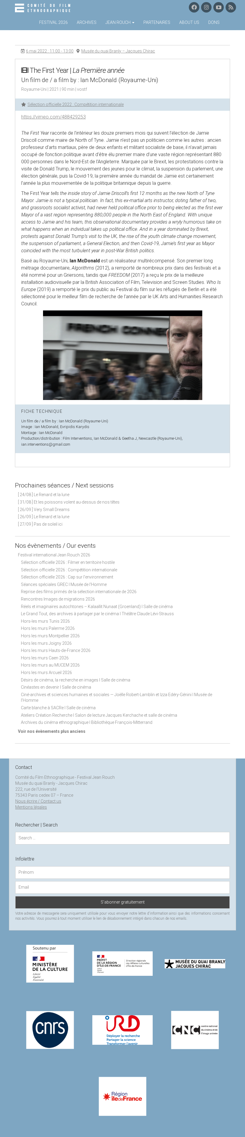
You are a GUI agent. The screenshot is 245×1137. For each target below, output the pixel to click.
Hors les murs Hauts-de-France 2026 (56, 650)
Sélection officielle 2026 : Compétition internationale (69, 569)
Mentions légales (31, 807)
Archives (87, 22)
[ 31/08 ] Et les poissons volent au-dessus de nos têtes (69, 502)
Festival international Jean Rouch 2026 (54, 555)
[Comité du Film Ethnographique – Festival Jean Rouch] (43, 8)
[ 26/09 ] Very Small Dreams (44, 509)
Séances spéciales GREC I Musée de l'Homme (64, 584)
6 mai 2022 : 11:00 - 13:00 (50, 51)
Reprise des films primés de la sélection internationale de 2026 (79, 591)
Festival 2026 (53, 22)
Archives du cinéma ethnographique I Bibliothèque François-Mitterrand (86, 722)
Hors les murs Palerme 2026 (48, 628)
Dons (214, 22)
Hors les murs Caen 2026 (45, 658)
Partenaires (156, 22)
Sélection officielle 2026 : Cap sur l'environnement (67, 577)
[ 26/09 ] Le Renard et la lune (43, 516)
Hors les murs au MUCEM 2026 (50, 665)
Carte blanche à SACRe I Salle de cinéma (58, 707)
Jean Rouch (118, 22)
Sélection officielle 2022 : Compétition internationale (75, 104)
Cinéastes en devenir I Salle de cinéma (56, 687)
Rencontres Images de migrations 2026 (58, 599)
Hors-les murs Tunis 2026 (45, 621)
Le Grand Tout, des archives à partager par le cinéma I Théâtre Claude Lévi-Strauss (97, 613)
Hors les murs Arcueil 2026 (46, 672)
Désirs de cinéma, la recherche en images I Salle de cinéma (75, 680)
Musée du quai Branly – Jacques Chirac (118, 51)
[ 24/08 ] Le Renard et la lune (43, 494)
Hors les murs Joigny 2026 (46, 643)
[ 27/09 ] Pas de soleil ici (40, 524)
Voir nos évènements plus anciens (51, 731)
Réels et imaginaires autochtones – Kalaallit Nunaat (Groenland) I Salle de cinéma (97, 606)
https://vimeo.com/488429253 (53, 117)
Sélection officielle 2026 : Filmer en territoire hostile (68, 562)
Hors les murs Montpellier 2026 (50, 635)
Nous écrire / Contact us (38, 801)
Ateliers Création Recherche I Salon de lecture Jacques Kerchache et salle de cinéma (99, 715)
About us (189, 22)
